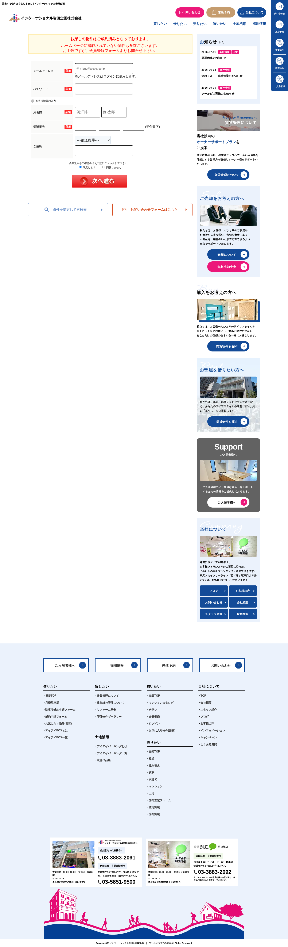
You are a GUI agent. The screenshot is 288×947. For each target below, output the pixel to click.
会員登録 (154, 716)
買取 (151, 772)
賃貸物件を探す (227, 421)
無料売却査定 (227, 267)
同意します (89, 167)
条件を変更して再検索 (70, 209)
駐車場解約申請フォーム (60, 709)
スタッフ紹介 (213, 614)
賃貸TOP (51, 695)
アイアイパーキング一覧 (112, 753)
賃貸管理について (227, 175)
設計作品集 (104, 760)
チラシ (153, 709)
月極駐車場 (52, 702)
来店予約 (169, 665)
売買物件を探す (227, 346)
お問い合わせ (213, 602)
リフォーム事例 (106, 709)
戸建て (153, 779)
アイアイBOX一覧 (56, 737)
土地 (151, 793)
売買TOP (154, 695)
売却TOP (154, 751)
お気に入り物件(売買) (162, 730)
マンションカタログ (161, 702)
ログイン (154, 723)
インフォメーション (213, 730)
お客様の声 (243, 590)
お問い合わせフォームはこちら (154, 209)
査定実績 (154, 807)
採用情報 (259, 23)
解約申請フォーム (56, 716)
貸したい (160, 23)
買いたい (219, 23)
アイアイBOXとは (56, 730)
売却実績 (154, 814)
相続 (151, 758)
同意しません (113, 167)
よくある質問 (209, 744)
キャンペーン (209, 737)
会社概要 (243, 602)
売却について (227, 254)
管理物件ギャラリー (109, 716)
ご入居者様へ (227, 502)
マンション (156, 786)
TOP (203, 695)
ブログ (214, 590)
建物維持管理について (110, 702)
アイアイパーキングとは (112, 746)
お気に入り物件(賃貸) (58, 723)
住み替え (154, 765)
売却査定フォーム (160, 800)
